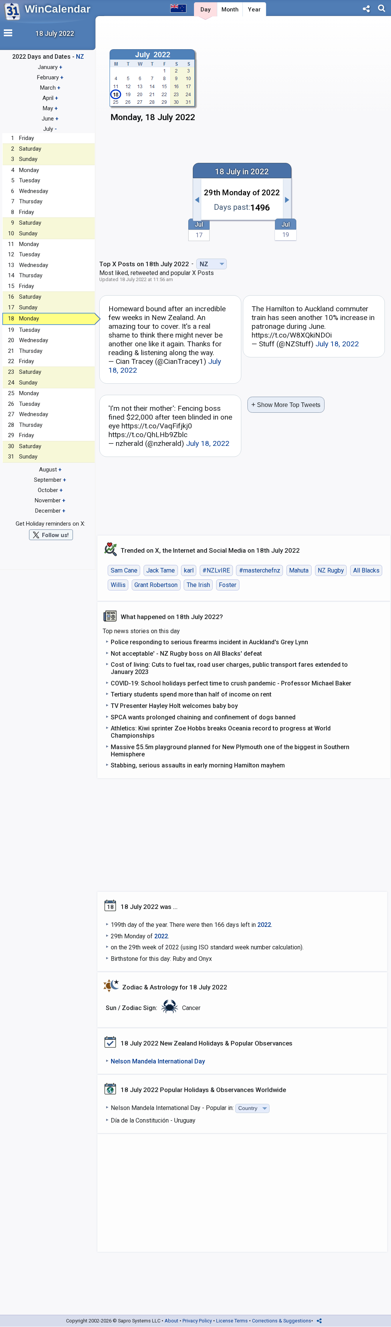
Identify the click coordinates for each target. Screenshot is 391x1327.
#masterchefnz (259, 570)
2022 (264, 924)
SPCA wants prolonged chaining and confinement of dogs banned (203, 717)
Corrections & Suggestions (281, 1321)
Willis (118, 585)
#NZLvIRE (216, 570)
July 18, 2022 (337, 343)
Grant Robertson (156, 585)
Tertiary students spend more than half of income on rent (191, 694)
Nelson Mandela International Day (158, 1061)
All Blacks (366, 570)
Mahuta (299, 570)
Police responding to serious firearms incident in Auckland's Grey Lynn (209, 642)
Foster (227, 585)
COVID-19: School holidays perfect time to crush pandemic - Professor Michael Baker (231, 683)
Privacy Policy (197, 1321)
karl (189, 570)
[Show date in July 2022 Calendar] (152, 88)
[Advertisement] (321, 79)
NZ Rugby (331, 570)
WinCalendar (57, 9)
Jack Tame (160, 570)
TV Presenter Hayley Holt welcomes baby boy (174, 705)
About (171, 1321)
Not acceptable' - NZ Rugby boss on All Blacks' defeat (186, 653)
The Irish (198, 585)
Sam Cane (124, 570)
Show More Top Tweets (285, 405)
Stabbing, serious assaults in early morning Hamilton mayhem (198, 765)
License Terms (232, 1321)
